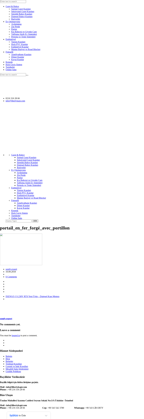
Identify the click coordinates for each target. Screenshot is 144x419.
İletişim (9, 356)
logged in (16, 335)
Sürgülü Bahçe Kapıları (21, 14)
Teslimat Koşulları (14, 364)
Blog (8, 359)
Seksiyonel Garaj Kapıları (22, 11)
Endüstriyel (11, 39)
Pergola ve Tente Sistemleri (23, 37)
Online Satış (11, 69)
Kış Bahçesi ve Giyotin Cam (24, 31)
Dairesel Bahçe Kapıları (21, 16)
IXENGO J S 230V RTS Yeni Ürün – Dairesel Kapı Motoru (32, 296)
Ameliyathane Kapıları (21, 54)
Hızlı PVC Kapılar (19, 44)
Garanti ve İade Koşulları (17, 366)
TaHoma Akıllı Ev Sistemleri (24, 34)
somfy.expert (11, 269)
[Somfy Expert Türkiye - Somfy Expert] (48, 93)
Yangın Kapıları (18, 42)
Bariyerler (15, 19)
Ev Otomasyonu (13, 21)
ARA (35, 221)
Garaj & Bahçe (12, 6)
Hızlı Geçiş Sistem (14, 64)
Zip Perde (15, 26)
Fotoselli (9, 52)
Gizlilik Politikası (13, 371)
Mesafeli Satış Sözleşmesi (17, 369)
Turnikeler (10, 67)
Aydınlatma (16, 24)
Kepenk (9, 62)
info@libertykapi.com (15, 101)
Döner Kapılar (17, 57)
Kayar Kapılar (17, 59)
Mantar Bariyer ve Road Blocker (25, 49)
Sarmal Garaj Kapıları (21, 9)
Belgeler (9, 361)
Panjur (14, 29)
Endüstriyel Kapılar (20, 47)
